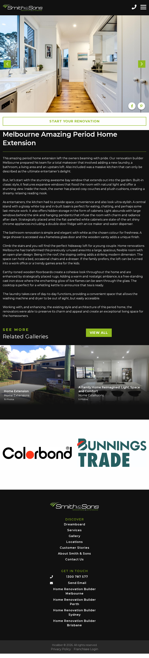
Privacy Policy (61, 649)
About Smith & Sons (74, 553)
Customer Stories (74, 547)
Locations (74, 542)
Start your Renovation (74, 121)
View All (99, 333)
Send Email (77, 583)
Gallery (74, 536)
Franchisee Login (86, 649)
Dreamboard (74, 524)
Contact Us (74, 559)
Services (74, 530)
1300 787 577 (77, 576)
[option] (74, 64)
